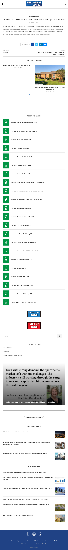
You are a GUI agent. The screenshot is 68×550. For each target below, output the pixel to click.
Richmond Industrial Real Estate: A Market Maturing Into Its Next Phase (24, 472)
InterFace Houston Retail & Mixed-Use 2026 (24, 131)
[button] (5, 79)
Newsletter (11, 541)
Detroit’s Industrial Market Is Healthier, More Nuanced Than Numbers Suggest (26, 504)
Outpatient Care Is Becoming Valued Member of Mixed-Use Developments (25, 453)
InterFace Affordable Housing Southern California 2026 (27, 182)
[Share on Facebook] (32, 44)
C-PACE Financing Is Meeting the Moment (15, 431)
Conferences (28, 541)
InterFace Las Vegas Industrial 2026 (21, 225)
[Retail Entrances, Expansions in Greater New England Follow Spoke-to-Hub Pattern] (60, 491)
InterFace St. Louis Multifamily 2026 (21, 293)
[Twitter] (27, 534)
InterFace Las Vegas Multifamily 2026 (22, 234)
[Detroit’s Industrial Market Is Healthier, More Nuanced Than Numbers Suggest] (60, 507)
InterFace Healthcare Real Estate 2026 (22, 216)
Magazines (19, 541)
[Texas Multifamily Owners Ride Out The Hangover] (60, 518)
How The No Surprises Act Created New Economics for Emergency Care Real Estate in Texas (28, 478)
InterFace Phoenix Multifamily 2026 (21, 156)
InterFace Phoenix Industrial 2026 (21, 165)
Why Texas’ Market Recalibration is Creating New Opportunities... (29, 402)
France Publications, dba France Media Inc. (36, 543)
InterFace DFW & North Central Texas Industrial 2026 (26, 199)
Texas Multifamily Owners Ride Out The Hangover (18, 515)
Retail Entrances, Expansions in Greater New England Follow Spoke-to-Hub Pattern (28, 488)
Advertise (36, 541)
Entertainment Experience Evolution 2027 (23, 302)
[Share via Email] (45, 44)
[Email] (40, 534)
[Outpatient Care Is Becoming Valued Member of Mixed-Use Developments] (60, 456)
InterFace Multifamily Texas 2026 (21, 174)
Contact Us (44, 541)
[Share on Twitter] (36, 44)
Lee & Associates (7, 347)
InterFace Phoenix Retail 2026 (20, 148)
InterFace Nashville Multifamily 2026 (22, 285)
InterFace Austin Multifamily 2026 (21, 208)
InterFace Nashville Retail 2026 (20, 276)
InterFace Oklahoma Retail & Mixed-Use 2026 (24, 251)
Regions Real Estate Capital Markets (12, 355)
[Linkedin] (34, 534)
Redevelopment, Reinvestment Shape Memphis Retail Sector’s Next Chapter (26, 499)
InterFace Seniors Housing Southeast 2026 (24, 122)
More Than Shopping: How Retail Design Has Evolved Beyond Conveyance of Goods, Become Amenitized (26, 443)
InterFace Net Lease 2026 (18, 268)
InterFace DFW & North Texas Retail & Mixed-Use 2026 (27, 191)
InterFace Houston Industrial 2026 (21, 139)
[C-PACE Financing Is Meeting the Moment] (60, 434)
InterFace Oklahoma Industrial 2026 (21, 259)
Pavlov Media (6, 351)
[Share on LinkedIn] (41, 44)
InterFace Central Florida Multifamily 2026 (23, 242)
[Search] (65, 4)
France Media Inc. (55, 541)
